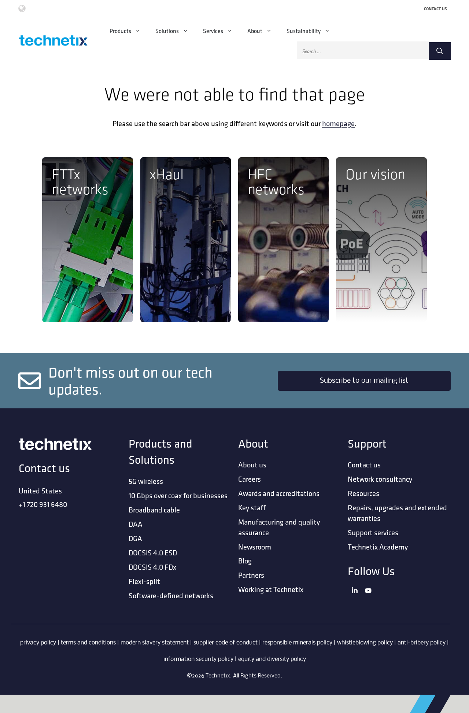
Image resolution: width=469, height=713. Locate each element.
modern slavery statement (155, 643)
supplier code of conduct (225, 643)
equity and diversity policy (272, 659)
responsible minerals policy (297, 643)
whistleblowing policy (365, 643)
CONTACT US (435, 8)
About (254, 30)
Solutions (167, 30)
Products (120, 30)
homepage (338, 123)
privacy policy (38, 643)
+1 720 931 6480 (43, 504)
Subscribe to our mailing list (364, 381)
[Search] (440, 51)
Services (213, 30)
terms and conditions (88, 643)
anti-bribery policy (422, 643)
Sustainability (304, 30)
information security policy (198, 659)
